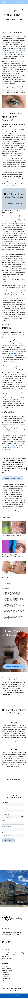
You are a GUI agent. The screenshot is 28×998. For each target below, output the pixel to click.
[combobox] (14, 583)
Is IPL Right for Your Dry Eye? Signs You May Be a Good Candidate (14, 618)
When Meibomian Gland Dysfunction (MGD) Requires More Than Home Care (13, 593)
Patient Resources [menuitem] (7, 978)
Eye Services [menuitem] (5, 972)
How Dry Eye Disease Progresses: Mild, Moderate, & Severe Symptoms (14, 605)
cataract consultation (14, 512)
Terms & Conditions (14, 990)
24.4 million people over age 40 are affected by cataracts (13, 52)
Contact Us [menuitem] (5, 980)
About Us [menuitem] (4, 967)
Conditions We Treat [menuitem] (7, 974)
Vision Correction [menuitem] (7, 968)
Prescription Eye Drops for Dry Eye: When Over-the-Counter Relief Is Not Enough (14, 599)
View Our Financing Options (14, 666)
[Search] (23, 583)
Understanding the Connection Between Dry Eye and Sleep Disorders (14, 612)
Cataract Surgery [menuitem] (7, 970)
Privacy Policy (21, 988)
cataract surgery (6, 340)
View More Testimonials (14, 779)
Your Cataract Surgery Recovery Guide (13, 535)
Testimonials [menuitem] (5, 976)
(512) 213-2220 (6, 928)
